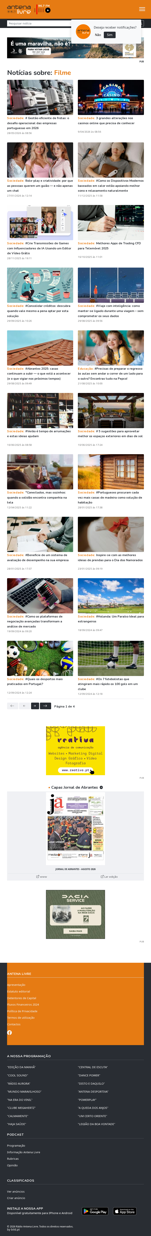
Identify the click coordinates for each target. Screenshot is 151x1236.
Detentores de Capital (21, 998)
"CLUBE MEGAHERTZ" (21, 1108)
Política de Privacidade (22, 1011)
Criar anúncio (16, 1198)
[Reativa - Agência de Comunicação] (75, 750)
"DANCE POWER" (89, 1075)
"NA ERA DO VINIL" (19, 1100)
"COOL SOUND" (17, 1075)
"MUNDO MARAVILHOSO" (24, 1091)
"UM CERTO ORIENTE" (92, 1116)
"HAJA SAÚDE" (16, 1124)
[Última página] (45, 706)
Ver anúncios (16, 1191)
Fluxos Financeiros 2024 (23, 1004)
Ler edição (111, 877)
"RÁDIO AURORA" (18, 1083)
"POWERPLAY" (87, 1100)
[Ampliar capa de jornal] (75, 828)
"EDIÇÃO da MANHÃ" (21, 1067)
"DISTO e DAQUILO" (91, 1083)
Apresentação (16, 985)
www (43, 877)
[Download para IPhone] (124, 1211)
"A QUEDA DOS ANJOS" (93, 1108)
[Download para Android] (95, 1211)
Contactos (13, 1024)
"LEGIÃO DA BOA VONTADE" (96, 1124)
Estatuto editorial (18, 991)
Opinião (12, 1165)
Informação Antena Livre (23, 1152)
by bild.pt (13, 1229)
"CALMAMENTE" (17, 1116)
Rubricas (13, 1158)
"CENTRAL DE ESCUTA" (93, 1067)
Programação (16, 1145)
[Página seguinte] (35, 706)
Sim (109, 35)
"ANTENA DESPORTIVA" (93, 1091)
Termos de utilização (21, 1017)
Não (98, 35)
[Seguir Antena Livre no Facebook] (9, 1033)
